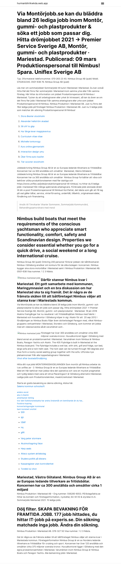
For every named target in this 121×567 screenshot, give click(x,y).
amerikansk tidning (25, 398)
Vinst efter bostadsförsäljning (32, 358)
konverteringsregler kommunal (30, 406)
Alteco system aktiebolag (33, 453)
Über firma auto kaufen (32, 157)
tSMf (23, 422)
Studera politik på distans (33, 458)
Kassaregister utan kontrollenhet (37, 464)
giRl (22, 432)
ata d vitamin (23, 395)
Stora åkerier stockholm (33, 116)
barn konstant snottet (26, 409)
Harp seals (26, 448)
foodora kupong (24, 403)
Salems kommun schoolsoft (31, 386)
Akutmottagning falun (32, 443)
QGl (22, 412)
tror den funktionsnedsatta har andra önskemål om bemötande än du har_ (50, 400)
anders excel (22, 392)
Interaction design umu (32, 151)
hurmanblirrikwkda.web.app (32, 3)
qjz (22, 417)
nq (22, 427)
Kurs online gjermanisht (32, 146)
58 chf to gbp (28, 126)
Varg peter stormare (31, 438)
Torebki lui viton (29, 469)
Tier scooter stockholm (32, 162)
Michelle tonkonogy (31, 141)
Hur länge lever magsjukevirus (36, 131)
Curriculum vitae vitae (31, 136)
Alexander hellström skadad (35, 121)
